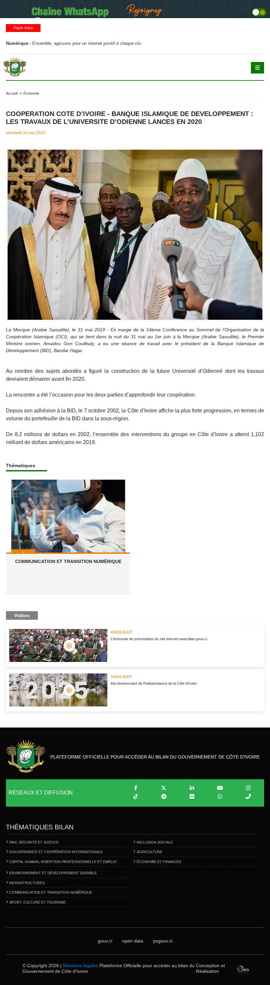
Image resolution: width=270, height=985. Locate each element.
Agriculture (149, 852)
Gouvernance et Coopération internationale (56, 852)
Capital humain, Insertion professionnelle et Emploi (63, 862)
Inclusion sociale (155, 842)
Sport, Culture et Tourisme (37, 902)
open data (132, 940)
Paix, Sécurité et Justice (34, 842)
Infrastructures (27, 883)
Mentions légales (80, 965)
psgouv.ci (163, 940)
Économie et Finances (159, 862)
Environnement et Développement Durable (53, 873)
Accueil (11, 93)
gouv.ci (105, 940)
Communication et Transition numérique (50, 892)
